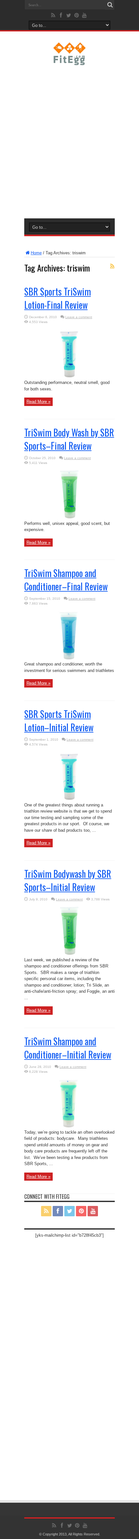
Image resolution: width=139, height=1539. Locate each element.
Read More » (38, 401)
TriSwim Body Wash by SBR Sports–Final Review (69, 439)
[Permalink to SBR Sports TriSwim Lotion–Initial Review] (69, 800)
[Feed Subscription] (112, 266)
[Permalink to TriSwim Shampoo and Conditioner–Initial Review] (69, 1127)
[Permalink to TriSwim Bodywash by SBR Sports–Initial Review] (69, 955)
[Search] (110, 5)
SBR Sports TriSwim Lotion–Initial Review (58, 720)
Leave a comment (78, 317)
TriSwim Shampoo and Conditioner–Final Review (66, 579)
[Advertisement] (69, 140)
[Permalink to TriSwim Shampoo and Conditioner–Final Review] (69, 659)
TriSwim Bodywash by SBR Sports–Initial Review (67, 880)
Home (36, 252)
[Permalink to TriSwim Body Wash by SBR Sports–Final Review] (69, 518)
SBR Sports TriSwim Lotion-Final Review (57, 298)
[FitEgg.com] (69, 60)
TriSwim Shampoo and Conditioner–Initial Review (67, 1048)
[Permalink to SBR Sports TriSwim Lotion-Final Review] (69, 378)
